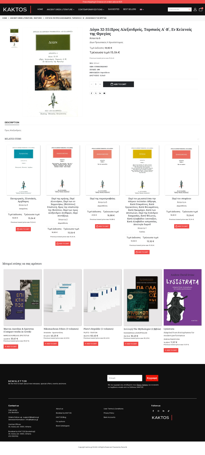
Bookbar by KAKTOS (63, 413)
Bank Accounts (109, 417)
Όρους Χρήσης (142, 385)
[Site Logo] (17, 9)
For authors (60, 421)
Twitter (96, 93)
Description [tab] (12, 122)
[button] (190, 9)
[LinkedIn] (163, 411)
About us (59, 409)
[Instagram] (158, 411)
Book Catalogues (63, 426)
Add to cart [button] (24, 229)
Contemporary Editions (90, 9)
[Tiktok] (168, 411)
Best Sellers (129, 9)
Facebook (91, 93)
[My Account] (195, 9)
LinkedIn (100, 93)
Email (104, 93)
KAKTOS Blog (61, 417)
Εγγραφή (152, 378)
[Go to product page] (23, 170)
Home (40, 9)
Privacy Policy (109, 413)
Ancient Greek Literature (59, 9)
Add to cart (120, 84)
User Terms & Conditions (113, 409)
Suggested (113, 9)
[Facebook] (153, 411)
